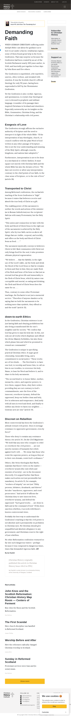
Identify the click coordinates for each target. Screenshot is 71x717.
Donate (46, 2)
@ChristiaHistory (26, 695)
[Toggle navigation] (64, 7)
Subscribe (38, 2)
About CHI (54, 2)
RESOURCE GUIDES (34, 11)
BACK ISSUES (21, 11)
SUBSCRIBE (47, 11)
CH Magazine (26, 699)
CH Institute (25, 697)
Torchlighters (25, 701)
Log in (64, 2)
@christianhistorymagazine (27, 705)
